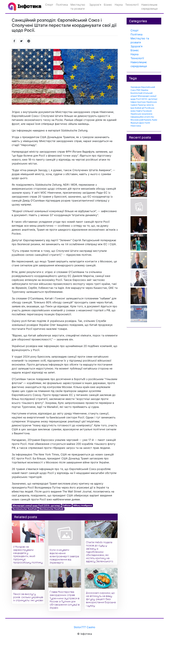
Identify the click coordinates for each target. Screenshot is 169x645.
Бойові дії (139, 108)
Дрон (141, 122)
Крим (154, 120)
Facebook (147, 111)
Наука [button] (119, 4)
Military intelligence (82, 505)
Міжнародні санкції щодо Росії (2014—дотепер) (36, 505)
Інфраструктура (138, 102)
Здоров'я (136, 46)
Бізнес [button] (108, 4)
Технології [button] (132, 4)
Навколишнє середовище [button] (149, 6)
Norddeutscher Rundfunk (25, 509)
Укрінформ (136, 87)
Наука (134, 54)
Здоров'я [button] (95, 4)
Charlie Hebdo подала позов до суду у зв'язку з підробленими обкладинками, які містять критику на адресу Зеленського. (100, 552)
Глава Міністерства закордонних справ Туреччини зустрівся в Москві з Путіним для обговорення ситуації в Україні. (65, 599)
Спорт (135, 30)
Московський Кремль (141, 120)
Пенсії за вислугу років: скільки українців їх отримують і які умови (28, 597)
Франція (135, 122)
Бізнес (135, 50)
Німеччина (136, 125)
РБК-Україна (142, 90)
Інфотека (28, 6)
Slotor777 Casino (84, 627)
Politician (66, 505)
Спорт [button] (49, 4)
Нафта (139, 111)
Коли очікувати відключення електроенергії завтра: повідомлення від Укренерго (64, 556)
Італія (147, 122)
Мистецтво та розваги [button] (77, 6)
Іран (133, 108)
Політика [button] (62, 4)
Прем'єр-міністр (146, 105)
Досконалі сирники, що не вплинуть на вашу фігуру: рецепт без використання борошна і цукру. (101, 599)
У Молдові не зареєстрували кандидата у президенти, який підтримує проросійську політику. (28, 554)
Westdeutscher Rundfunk (51, 509)
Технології (137, 58)
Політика (136, 34)
